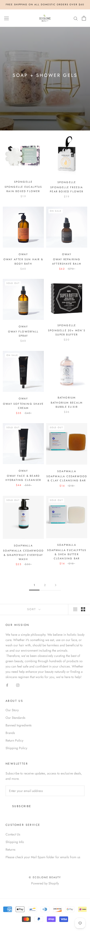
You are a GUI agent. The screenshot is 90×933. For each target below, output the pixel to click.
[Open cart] (84, 18)
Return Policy (14, 740)
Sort (32, 609)
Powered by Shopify (45, 883)
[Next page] (55, 585)
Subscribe (21, 806)
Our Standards (15, 717)
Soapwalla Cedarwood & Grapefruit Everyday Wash (23, 555)
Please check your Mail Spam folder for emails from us (43, 857)
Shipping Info (15, 842)
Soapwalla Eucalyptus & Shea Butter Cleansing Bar (67, 554)
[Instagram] (17, 684)
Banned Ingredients (19, 725)
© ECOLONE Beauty (45, 877)
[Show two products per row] (83, 609)
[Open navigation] (6, 18)
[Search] (76, 18)
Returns (10, 849)
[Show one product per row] (75, 609)
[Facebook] (7, 684)
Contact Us (13, 834)
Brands (10, 733)
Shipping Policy (16, 748)
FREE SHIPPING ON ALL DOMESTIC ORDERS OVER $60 (45, 4)
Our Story (12, 710)
